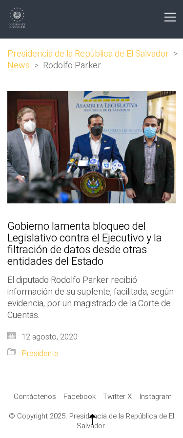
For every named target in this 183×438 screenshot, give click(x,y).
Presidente (40, 354)
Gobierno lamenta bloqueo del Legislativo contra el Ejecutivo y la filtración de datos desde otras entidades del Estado (84, 244)
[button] (170, 17)
